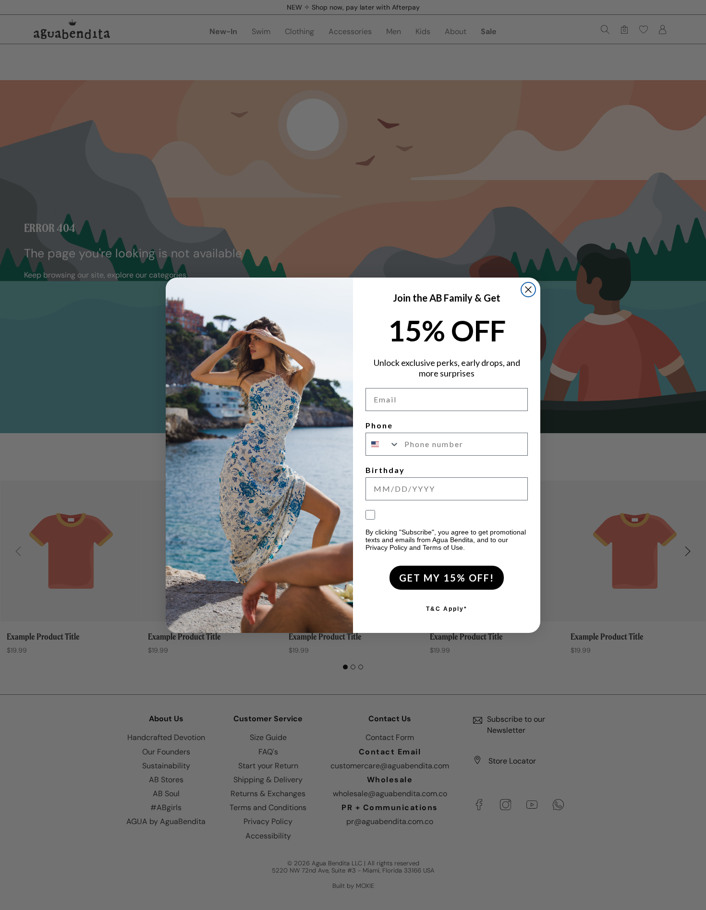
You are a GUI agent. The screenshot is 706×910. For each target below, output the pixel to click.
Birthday (385, 469)
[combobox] (383, 444)
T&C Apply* (446, 609)
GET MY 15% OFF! (446, 577)
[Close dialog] (528, 289)
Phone (379, 425)
